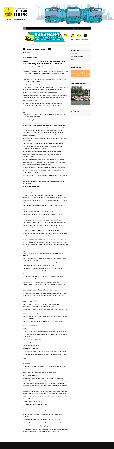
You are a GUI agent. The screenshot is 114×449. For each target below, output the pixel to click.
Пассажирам (37, 28)
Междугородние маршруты (69, 28)
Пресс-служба (59, 28)
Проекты (72, 59)
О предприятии (29, 28)
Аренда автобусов (80, 28)
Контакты (87, 28)
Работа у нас (51, 28)
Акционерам (45, 28)
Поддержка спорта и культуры (77, 56)
